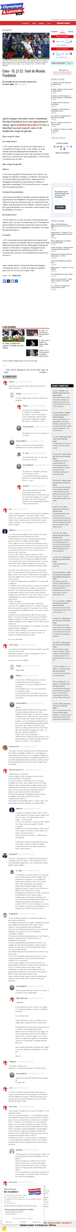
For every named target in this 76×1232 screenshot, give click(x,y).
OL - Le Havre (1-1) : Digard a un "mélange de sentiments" (61, 130)
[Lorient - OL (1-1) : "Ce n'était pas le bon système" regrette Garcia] (32, 355)
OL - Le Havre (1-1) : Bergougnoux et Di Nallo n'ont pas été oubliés (61, 116)
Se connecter (55, 19)
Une (4, 365)
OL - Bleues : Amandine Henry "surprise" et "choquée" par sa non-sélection (13, 345)
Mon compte (71, 19)
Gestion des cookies (54, 1223)
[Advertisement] (26, 102)
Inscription (63, 19)
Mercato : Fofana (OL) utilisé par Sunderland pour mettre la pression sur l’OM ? (61, 225)
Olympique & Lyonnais (63, 23)
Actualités (25, 23)
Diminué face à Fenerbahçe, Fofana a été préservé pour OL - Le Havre (61, 255)
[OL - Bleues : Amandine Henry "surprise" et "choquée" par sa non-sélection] (13, 341)
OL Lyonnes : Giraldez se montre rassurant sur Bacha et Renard (62, 90)
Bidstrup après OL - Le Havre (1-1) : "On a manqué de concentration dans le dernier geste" (61, 234)
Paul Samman (10, 84)
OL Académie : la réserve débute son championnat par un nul (60, 110)
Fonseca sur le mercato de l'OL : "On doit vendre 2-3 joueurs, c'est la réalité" (61, 280)
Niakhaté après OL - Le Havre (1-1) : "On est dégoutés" (62, 268)
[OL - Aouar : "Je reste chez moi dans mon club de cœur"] (32, 335)
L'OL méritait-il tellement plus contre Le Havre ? (61, 261)
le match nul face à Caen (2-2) (29, 124)
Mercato (41, 23)
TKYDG (34, 23)
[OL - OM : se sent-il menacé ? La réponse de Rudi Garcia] (32, 345)
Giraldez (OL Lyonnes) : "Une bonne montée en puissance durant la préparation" (62, 248)
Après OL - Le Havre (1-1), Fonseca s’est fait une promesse (61, 123)
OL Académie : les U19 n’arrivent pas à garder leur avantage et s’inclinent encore (61, 96)
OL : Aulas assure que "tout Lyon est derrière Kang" (60, 103)
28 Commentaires (22, 84)
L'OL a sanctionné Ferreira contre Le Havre (62, 274)
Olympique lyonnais (18, 361)
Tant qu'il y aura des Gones (30, 361)
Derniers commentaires (62, 153)
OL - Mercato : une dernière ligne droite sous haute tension (61, 83)
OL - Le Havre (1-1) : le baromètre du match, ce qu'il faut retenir (60, 286)
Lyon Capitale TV (67, 1223)
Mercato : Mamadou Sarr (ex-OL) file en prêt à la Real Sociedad (61, 241)
